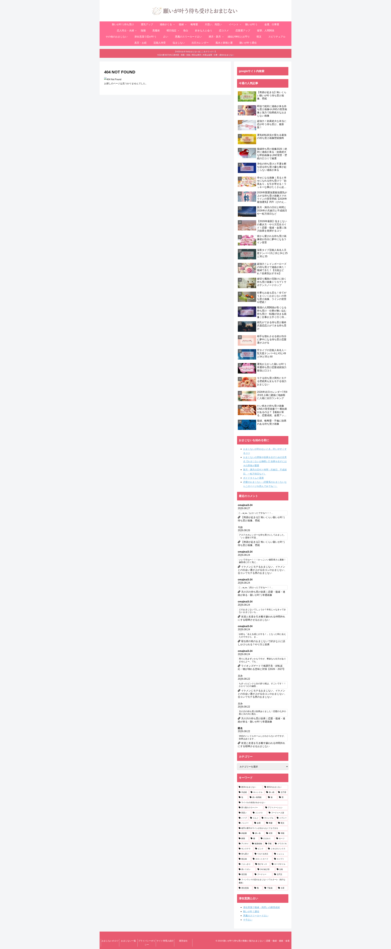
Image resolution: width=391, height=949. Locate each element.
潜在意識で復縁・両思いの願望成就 (261, 907)
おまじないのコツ (110, 941)
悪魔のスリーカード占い (255, 915)
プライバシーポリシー (146, 943)
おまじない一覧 (128, 941)
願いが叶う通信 (251, 911)
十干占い (247, 919)
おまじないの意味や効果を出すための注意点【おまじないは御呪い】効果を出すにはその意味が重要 (265, 461)
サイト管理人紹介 (165, 941)
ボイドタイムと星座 (253, 478)
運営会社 (183, 941)
